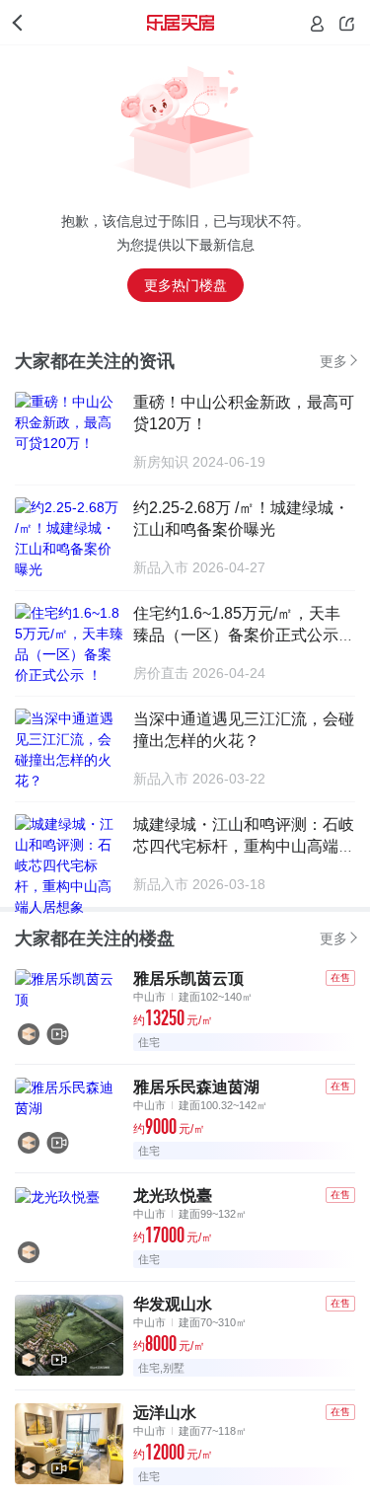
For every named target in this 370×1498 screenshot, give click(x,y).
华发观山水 (172, 1304)
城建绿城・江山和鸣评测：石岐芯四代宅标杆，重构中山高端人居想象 (243, 846)
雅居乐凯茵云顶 (188, 978)
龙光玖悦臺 (172, 1195)
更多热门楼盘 (185, 285)
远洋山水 (164, 1412)
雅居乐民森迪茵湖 (196, 1087)
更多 (333, 361)
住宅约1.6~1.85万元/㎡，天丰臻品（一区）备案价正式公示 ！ (236, 635)
